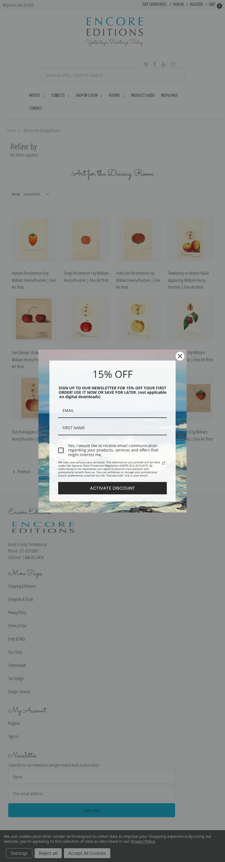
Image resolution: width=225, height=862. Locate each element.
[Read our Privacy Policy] (163, 463)
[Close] (180, 356)
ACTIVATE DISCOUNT (112, 488)
